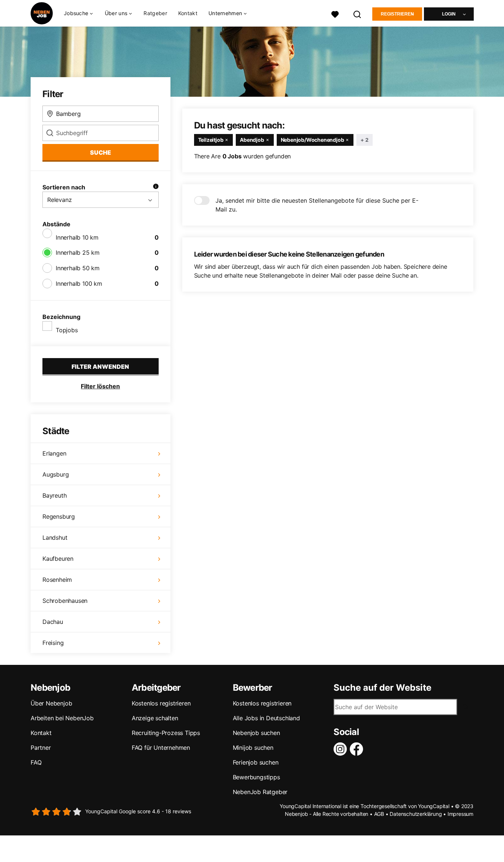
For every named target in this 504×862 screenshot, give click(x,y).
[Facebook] (358, 749)
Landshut (54, 537)
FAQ (36, 762)
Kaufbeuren (57, 558)
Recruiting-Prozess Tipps (166, 732)
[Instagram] (342, 749)
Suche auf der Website (382, 688)
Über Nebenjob (51, 703)
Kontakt (187, 13)
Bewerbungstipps (256, 777)
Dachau (52, 621)
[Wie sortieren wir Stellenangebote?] (156, 187)
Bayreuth (54, 495)
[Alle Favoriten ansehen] (335, 13)
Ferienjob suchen (256, 762)
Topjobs (67, 330)
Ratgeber (155, 13)
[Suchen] (357, 13)
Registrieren (397, 14)
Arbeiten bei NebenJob (62, 718)
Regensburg (58, 516)
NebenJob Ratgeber (260, 792)
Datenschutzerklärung (416, 814)
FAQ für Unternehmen (161, 747)
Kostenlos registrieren (161, 703)
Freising (52, 642)
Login (449, 14)
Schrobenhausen (64, 600)
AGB (379, 814)
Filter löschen (100, 386)
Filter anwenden (100, 366)
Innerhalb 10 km (77, 237)
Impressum (460, 814)
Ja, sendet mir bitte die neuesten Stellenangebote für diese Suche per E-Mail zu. (316, 205)
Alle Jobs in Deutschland (266, 718)
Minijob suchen (253, 747)
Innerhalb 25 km (78, 252)
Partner (41, 747)
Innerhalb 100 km (79, 283)
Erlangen (54, 453)
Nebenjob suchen (256, 732)
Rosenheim (57, 579)
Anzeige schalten (155, 718)
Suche (100, 152)
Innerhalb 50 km (78, 268)
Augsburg (55, 474)
